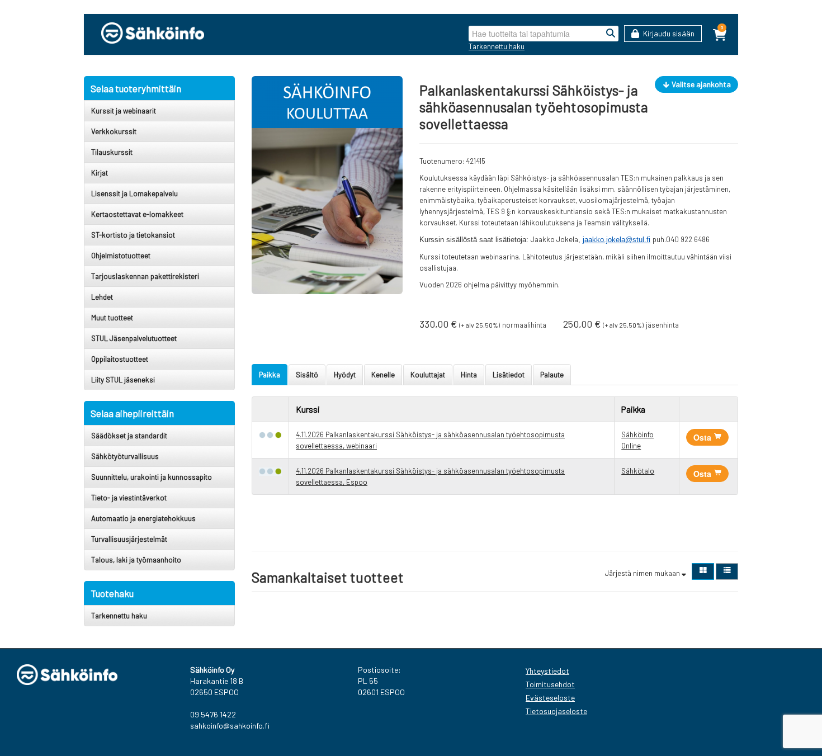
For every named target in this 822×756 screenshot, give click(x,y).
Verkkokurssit (113, 131)
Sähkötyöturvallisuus (125, 456)
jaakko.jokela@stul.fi (616, 239)
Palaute (552, 374)
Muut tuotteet (112, 317)
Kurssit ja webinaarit (123, 110)
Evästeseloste (550, 697)
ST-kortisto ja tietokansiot (133, 234)
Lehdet (102, 296)
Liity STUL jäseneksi (123, 379)
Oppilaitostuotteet (119, 359)
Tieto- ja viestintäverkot (129, 497)
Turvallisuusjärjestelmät (129, 539)
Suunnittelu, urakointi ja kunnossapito (151, 476)
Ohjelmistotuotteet (120, 255)
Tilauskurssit (112, 152)
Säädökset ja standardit (129, 435)
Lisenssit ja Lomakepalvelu (134, 193)
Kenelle (383, 374)
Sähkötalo (637, 470)
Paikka (269, 374)
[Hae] (610, 33)
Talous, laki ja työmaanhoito (136, 559)
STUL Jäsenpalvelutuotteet (134, 338)
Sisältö (307, 374)
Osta (703, 437)
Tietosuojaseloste (556, 711)
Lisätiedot (509, 374)
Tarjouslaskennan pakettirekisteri (145, 276)
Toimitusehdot (550, 684)
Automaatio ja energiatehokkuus (143, 518)
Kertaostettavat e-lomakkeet (137, 214)
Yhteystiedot (547, 670)
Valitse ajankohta (700, 84)
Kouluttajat (427, 374)
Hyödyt (345, 374)
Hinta (469, 374)
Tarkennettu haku (497, 46)
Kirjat (99, 172)
